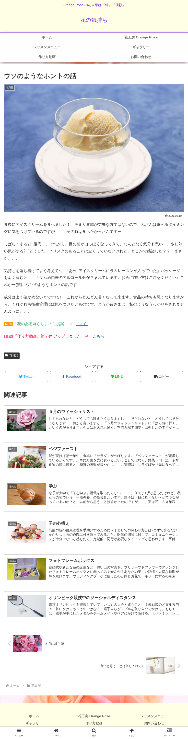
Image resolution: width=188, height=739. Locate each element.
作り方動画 (94, 723)
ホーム (34, 716)
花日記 (13, 355)
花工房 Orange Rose (94, 716)
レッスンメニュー (154, 716)
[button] (161, 376)
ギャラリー (34, 723)
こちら (82, 324)
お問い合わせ (154, 723)
